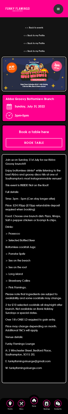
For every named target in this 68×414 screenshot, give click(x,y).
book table (34, 143)
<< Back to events (34, 27)
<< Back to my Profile (34, 35)
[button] (58, 9)
